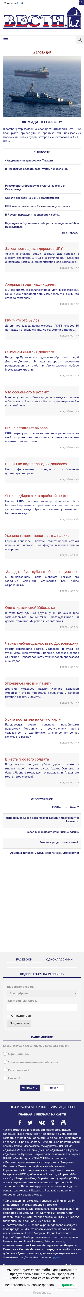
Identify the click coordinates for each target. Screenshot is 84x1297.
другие (56, 1257)
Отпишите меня (21, 1015)
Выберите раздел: (20, 986)
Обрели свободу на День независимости (32, 197)
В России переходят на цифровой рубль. (32, 214)
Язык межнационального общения (33, 1062)
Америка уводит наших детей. (30, 284)
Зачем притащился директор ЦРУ (34, 249)
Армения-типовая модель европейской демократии (44, 852)
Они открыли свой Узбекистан (30, 608)
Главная (25, 1114)
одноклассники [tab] (59, 959)
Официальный (19, 1054)
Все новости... (71, 232)
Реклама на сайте (51, 1114)
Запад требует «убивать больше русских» (41, 572)
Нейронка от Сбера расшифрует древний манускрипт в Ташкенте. (42, 819)
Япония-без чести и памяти (28, 683)
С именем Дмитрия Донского (29, 352)
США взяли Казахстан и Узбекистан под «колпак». (38, 206)
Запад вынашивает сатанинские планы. (53, 831)
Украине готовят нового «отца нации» (37, 536)
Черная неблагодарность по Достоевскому (41, 643)
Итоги (54, 1087)
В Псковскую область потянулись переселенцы (37, 168)
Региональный (18, 1070)
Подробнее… (42, 1292)
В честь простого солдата (28, 759)
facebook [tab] (24, 959)
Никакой (14, 1078)
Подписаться (19, 1023)
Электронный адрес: (22, 1000)
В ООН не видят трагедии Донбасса (36, 464)
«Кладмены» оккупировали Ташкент (29, 160)
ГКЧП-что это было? (22, 320)
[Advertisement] (42, 907)
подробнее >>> (69, 267)
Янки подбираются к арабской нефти (37, 496)
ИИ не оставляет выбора (26, 428)
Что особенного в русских (27, 392)
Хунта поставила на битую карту (33, 719)
